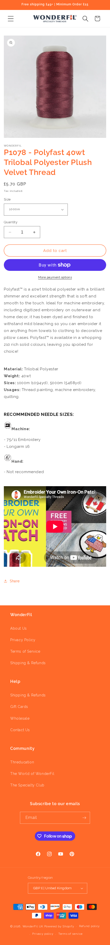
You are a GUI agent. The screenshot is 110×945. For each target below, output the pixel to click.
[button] (11, 19)
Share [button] (15, 581)
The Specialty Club (27, 785)
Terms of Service (25, 651)
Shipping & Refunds (28, 663)
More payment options (55, 277)
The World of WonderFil (32, 774)
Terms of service (70, 934)
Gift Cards (19, 707)
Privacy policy (42, 934)
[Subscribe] (84, 818)
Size (7, 199)
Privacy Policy (22, 640)
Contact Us (20, 730)
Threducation (22, 762)
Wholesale (19, 718)
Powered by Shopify (59, 926)
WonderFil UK (33, 926)
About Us (18, 628)
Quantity (10, 222)
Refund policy (89, 926)
